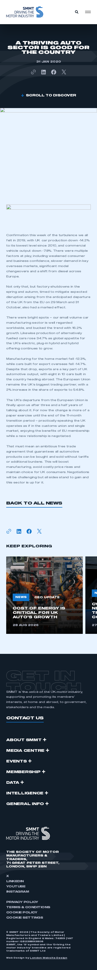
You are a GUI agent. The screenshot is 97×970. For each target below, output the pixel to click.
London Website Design (48, 958)
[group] (44, 595)
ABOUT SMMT (24, 740)
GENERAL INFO (25, 804)
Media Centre (25, 751)
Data (12, 783)
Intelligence (24, 793)
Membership (23, 772)
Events (16, 761)
